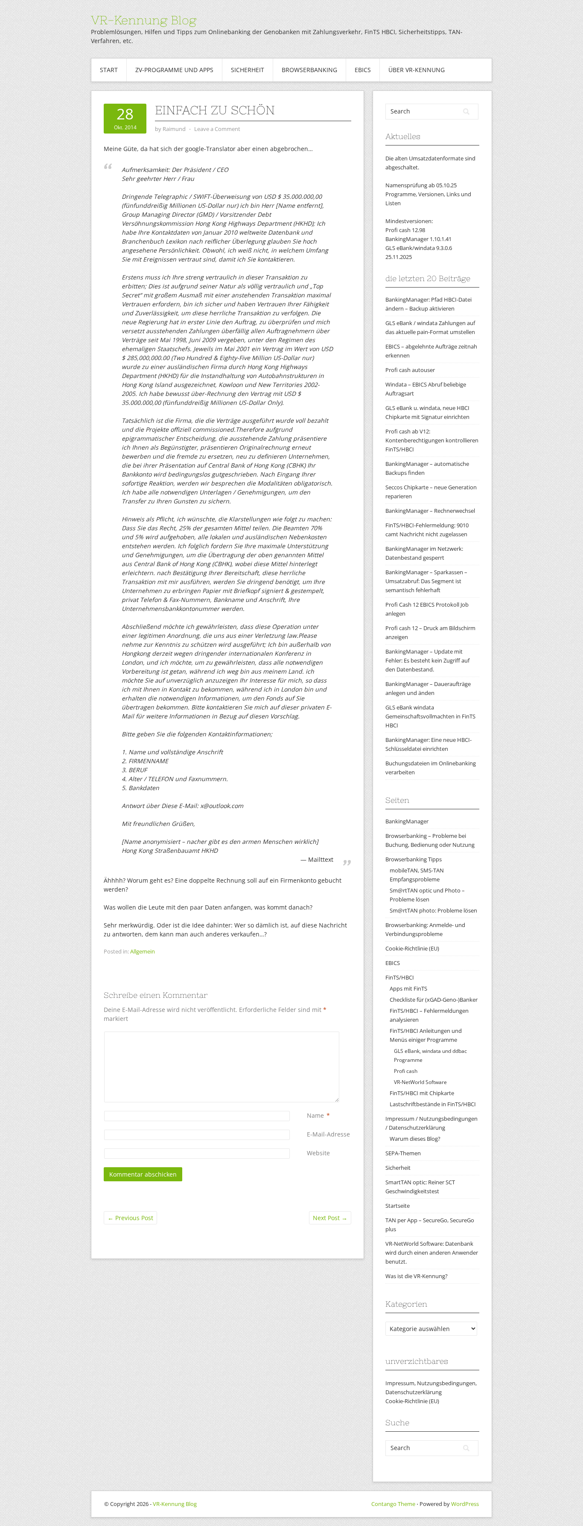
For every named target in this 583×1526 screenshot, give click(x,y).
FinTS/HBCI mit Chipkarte (422, 1093)
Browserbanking (309, 70)
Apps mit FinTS (408, 988)
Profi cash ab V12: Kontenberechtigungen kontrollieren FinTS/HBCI (431, 440)
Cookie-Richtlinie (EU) (412, 948)
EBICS (363, 70)
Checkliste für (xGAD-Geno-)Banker (434, 999)
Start (109, 70)
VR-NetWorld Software (420, 1082)
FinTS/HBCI (399, 977)
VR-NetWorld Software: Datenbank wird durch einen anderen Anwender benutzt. (431, 1252)
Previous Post (130, 1218)
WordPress (465, 1504)
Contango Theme (393, 1504)
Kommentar (308, 1036)
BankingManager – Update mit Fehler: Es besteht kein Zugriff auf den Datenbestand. (427, 660)
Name (315, 1115)
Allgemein (142, 951)
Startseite (397, 1205)
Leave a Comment (217, 129)
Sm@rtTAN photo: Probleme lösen (433, 910)
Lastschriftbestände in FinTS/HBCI (433, 1104)
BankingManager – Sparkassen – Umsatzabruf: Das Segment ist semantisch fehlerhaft (426, 581)
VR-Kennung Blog (143, 20)
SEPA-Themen (403, 1153)
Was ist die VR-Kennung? (416, 1276)
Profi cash (405, 1071)
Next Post (330, 1218)
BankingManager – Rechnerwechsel (430, 510)
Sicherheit (247, 70)
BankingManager (407, 821)
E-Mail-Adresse (328, 1134)
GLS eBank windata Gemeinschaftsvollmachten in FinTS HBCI (430, 716)
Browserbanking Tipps (413, 859)
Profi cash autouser (410, 370)
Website (318, 1153)
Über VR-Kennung (416, 70)
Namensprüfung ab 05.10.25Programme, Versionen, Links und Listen (428, 194)
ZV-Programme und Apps (174, 70)
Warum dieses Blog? (415, 1138)
